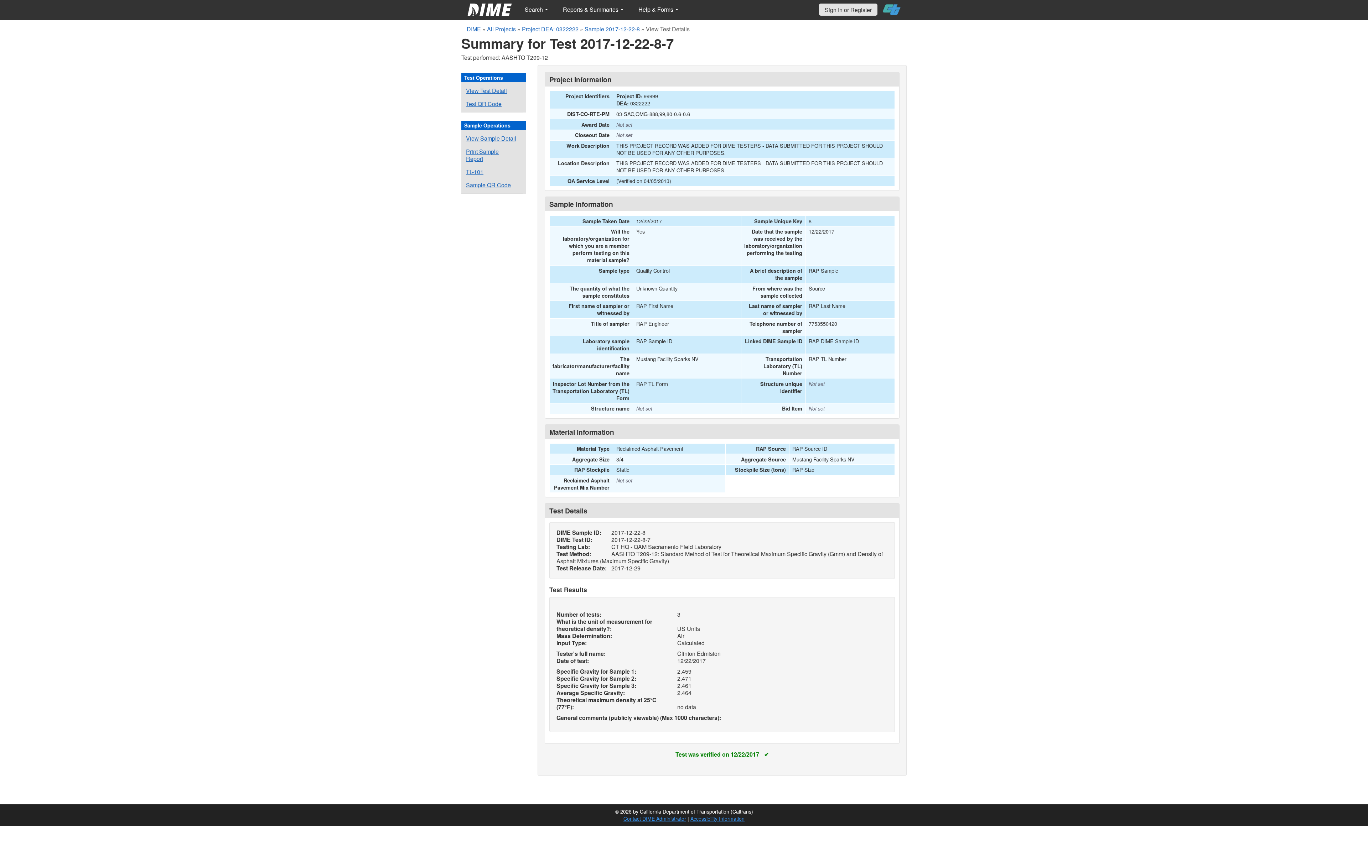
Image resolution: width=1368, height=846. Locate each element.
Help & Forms (656, 9)
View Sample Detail (491, 138)
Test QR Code (484, 104)
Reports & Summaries (591, 9)
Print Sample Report (482, 155)
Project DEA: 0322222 (550, 29)
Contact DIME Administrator (654, 818)
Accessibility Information (717, 818)
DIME (474, 29)
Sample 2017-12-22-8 (612, 29)
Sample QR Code (488, 185)
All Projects (501, 29)
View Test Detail (486, 91)
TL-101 (474, 172)
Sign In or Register (848, 10)
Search (534, 9)
